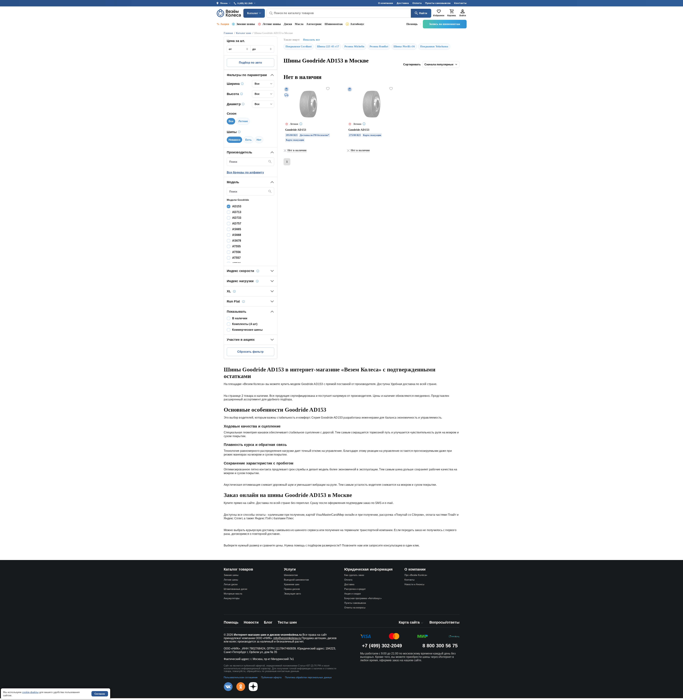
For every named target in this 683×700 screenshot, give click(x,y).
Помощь (411, 24)
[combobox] (263, 83)
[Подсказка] (301, 124)
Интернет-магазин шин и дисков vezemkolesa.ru (268, 634)
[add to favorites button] (327, 88)
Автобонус (357, 24)
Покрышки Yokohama (434, 46)
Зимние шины (245, 24)
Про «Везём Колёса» (415, 575)
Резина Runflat (379, 46)
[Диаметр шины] (243, 104)
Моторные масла (233, 593)
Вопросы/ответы (444, 622)
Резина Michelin (354, 46)
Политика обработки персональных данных (308, 677)
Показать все (311, 39)
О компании (385, 3)
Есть (248, 139)
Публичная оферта (271, 677)
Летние (243, 121)
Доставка (403, 3)
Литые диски (230, 584)
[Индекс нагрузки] (257, 281)
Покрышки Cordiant (299, 46)
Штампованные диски (235, 589)
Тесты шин (287, 622)
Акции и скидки (352, 593)
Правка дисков (292, 589)
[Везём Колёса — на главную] (229, 13)
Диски (288, 24)
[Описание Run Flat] (243, 301)
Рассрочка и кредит (355, 589)
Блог (268, 622)
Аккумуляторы (231, 598)
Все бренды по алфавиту (245, 172)
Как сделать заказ (354, 575)
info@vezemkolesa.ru (287, 638)
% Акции (223, 24)
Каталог (252, 13)
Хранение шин (291, 584)
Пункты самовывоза (438, 3)
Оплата (417, 3)
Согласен (99, 693)
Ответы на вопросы (354, 607)
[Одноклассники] (240, 686)
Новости (251, 622)
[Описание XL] (234, 291)
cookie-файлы (30, 692)
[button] (250, 75)
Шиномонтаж (334, 24)
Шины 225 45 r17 (328, 46)
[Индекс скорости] (258, 271)
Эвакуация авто (292, 593)
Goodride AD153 (295, 129)
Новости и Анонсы (414, 584)
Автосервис (314, 24)
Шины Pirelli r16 (404, 46)
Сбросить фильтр (250, 351)
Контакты (460, 3)
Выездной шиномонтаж (296, 579)
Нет (259, 139)
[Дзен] (253, 686)
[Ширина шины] (242, 84)
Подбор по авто (250, 62)
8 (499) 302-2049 (244, 3)
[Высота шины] (241, 94)
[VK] (228, 686)
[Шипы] (239, 132)
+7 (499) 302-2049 (382, 645)
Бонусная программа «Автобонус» (363, 598)
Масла (299, 24)
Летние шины (271, 24)
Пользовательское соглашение (240, 677)
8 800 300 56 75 (440, 645)
